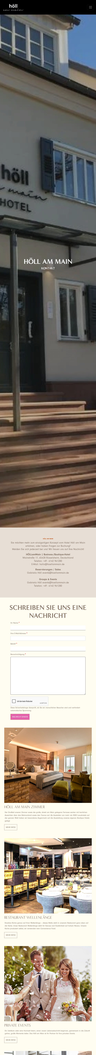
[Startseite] (14, 7)
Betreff (13, 644)
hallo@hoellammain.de (52, 564)
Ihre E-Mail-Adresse (18, 633)
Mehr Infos (11, 827)
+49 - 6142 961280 (52, 561)
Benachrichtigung (17, 654)
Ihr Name (14, 623)
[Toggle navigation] (90, 7)
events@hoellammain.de (55, 572)
